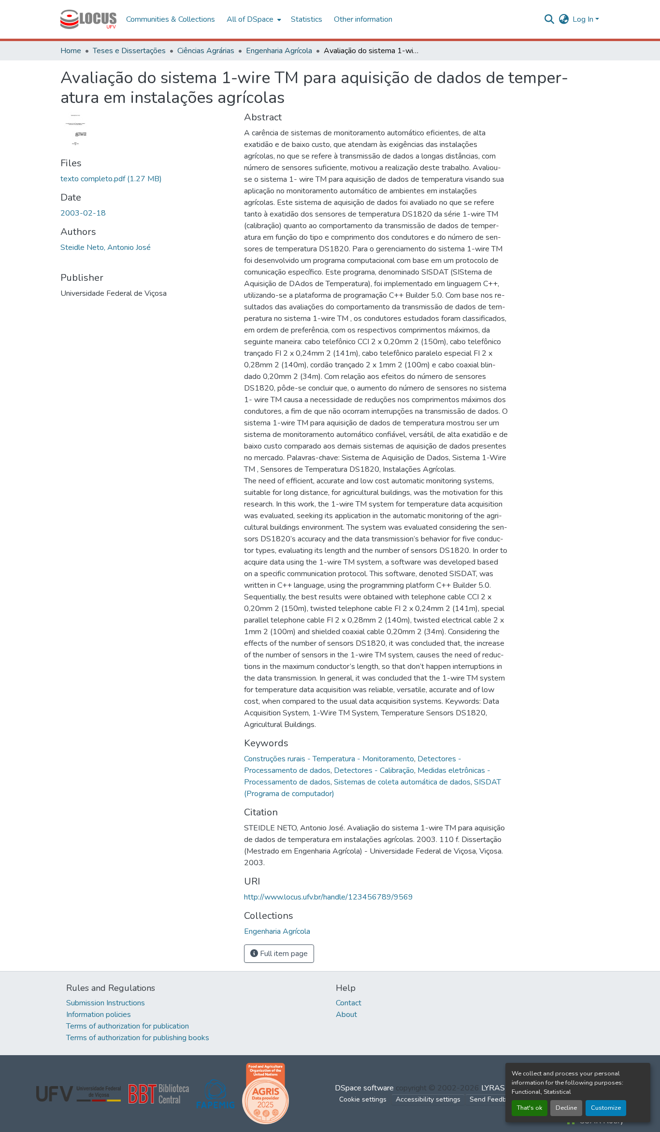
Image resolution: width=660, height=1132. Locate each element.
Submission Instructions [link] (105, 1003)
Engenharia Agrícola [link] (279, 50)
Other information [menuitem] (363, 19)
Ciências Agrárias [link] (205, 50)
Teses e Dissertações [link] (129, 50)
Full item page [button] (283, 953)
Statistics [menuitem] (306, 19)
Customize (606, 1107)
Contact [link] (348, 1003)
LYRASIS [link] (496, 1088)
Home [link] (70, 50)
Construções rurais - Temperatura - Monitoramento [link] (329, 759)
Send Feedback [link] (493, 1099)
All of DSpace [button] (250, 19)
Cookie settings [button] (363, 1099)
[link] (146, 179)
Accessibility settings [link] (428, 1099)
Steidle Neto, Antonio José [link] (105, 247)
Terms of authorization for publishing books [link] (137, 1037)
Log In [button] (584, 19)
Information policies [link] (98, 1014)
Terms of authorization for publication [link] (127, 1026)
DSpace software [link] (364, 1088)
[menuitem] (253, 19)
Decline (566, 1107)
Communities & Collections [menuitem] (170, 19)
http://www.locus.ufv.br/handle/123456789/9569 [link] (328, 897)
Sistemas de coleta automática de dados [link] (402, 782)
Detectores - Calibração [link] (374, 770)
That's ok (529, 1107)
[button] (88, 19)
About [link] (346, 1014)
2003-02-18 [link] (83, 213)
